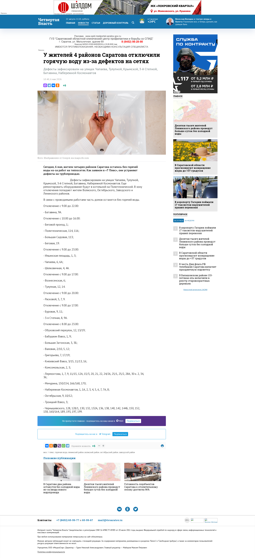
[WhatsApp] (63, 445)
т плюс (51, 452)
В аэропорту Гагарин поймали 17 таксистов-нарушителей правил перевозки (197, 230)
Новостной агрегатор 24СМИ (195, 289)
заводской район (127, 452)
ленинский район (76, 452)
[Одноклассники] (57, 85)
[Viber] (59, 445)
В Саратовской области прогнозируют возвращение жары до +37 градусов (196, 255)
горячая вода (61, 452)
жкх (45, 452)
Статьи (96, 22)
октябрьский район (109, 452)
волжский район (92, 452)
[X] (55, 445)
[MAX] (45, 85)
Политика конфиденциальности (51, 552)
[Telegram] (49, 85)
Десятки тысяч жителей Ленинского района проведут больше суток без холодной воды (197, 243)
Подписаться (133, 421)
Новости (83, 22)
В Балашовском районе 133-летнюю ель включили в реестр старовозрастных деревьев (195, 279)
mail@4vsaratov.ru (110, 520)
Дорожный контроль (115, 22)
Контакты (44, 520)
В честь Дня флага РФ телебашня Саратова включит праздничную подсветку (197, 267)
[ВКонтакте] (53, 85)
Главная (70, 22)
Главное (178, 96)
